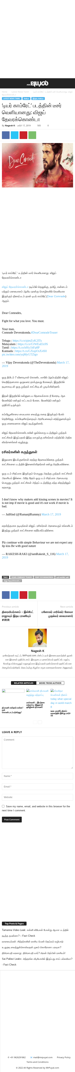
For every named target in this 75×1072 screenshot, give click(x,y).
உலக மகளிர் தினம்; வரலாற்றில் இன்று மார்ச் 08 (61, 713)
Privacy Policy (64, 1057)
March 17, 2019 (51, 514)
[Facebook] (6, 135)
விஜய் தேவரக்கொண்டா (15, 286)
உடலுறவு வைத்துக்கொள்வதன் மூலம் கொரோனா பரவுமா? (31, 947)
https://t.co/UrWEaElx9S (33, 344)
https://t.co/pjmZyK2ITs (27, 340)
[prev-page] (35, 722)
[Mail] (40, 673)
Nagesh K (10, 125)
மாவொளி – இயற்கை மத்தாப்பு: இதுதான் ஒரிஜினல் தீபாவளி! (35, 704)
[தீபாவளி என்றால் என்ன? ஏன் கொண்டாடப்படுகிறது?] (13, 697)
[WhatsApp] (32, 135)
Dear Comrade (56, 296)
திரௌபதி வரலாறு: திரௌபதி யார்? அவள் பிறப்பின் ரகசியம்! (33, 953)
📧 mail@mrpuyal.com (41, 1057)
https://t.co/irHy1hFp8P (25, 347)
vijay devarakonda (44, 577)
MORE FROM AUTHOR (50, 683)
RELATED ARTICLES (23, 683)
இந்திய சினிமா (38, 98)
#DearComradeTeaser (44, 332)
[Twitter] (14, 135)
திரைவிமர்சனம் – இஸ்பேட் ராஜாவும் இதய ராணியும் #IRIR (18, 616)
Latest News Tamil (20, 91)
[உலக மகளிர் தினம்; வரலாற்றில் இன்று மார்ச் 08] (62, 699)
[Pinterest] (23, 135)
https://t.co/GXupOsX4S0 (31, 351)
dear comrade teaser (22, 577)
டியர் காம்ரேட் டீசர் (63, 577)
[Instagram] (35, 673)
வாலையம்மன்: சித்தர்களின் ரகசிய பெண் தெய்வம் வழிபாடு (32, 941)
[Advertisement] (37, 39)
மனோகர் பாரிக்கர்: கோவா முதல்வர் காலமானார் (57, 614)
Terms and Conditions (37, 1061)
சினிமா (26, 98)
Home (4, 91)
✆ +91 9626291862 (17, 1057)
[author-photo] (37, 638)
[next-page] (40, 722)
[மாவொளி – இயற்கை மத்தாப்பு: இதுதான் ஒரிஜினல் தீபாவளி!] (37, 695)
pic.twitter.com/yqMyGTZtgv (20, 354)
